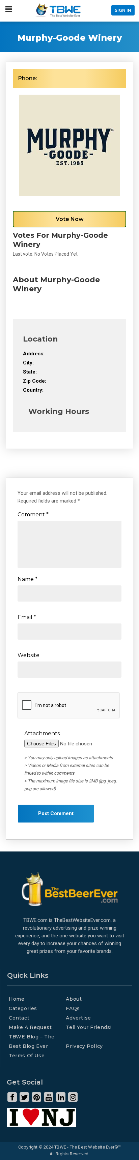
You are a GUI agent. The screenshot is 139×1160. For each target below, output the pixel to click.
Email (27, 617)
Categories (23, 1008)
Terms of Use (27, 1056)
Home (16, 999)
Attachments (42, 733)
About (74, 999)
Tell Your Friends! (88, 1027)
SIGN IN (123, 10)
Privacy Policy (84, 1046)
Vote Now (70, 219)
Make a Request (30, 1027)
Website (28, 655)
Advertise (78, 1018)
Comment (33, 514)
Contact (19, 1018)
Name (27, 579)
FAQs (73, 1008)
